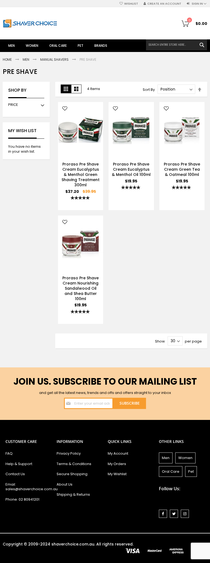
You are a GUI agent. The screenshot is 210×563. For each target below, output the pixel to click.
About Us (64, 484)
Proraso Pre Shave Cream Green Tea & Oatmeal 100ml (182, 169)
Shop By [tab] (17, 90)
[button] (65, 109)
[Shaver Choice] (30, 23)
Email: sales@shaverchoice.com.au (28, 487)
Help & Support (18, 463)
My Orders (117, 463)
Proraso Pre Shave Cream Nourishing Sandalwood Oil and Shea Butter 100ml (80, 288)
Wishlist (131, 4)
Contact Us (15, 474)
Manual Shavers (54, 59)
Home (8, 59)
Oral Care (170, 471)
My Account (118, 453)
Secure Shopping (72, 474)
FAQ (9, 453)
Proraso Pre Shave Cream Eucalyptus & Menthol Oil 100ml (131, 169)
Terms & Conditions (74, 463)
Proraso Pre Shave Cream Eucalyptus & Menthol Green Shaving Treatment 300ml (81, 174)
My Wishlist (117, 474)
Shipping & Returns (73, 494)
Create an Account (164, 4)
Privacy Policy (69, 453)
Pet (191, 471)
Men (26, 59)
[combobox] (176, 44)
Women (185, 457)
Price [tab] (13, 104)
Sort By (149, 89)
